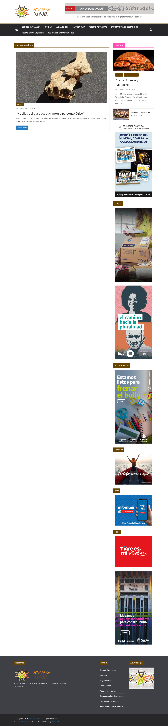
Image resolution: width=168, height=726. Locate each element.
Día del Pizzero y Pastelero (126, 82)
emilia (33, 109)
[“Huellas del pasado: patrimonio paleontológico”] (61, 77)
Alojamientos (62, 27)
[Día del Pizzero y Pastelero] (133, 60)
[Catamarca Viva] (17, 30)
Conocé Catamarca (31, 27)
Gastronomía (78, 27)
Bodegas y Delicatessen (140, 112)
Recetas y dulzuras (98, 27)
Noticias (48, 27)
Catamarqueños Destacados (124, 27)
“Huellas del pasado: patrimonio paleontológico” (50, 113)
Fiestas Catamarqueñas (33, 33)
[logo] (32, 669)
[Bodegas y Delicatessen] (121, 114)
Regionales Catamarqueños (61, 33)
